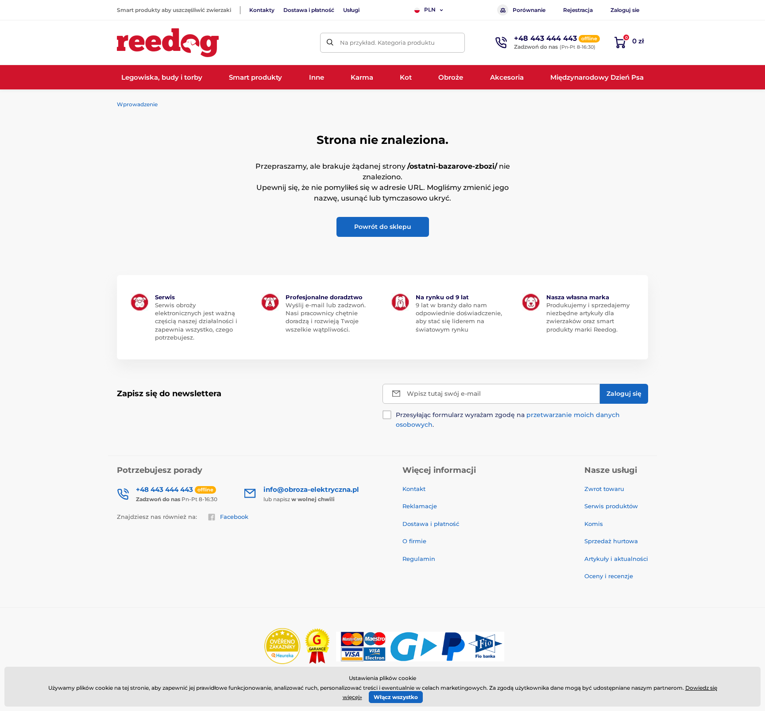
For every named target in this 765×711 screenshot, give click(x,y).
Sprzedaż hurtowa (611, 541)
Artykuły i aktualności (616, 558)
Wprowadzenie (137, 104)
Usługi (351, 10)
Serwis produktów (611, 506)
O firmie (414, 541)
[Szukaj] (330, 43)
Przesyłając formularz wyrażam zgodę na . (508, 420)
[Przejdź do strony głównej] (168, 42)
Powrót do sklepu (382, 227)
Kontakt (413, 488)
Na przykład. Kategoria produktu (387, 42)
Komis (593, 523)
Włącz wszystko (396, 697)
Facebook (234, 516)
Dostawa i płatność (308, 10)
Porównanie (529, 10)
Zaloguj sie (624, 10)
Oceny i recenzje (608, 576)
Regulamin (418, 558)
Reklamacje (419, 506)
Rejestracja (578, 10)
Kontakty (261, 10)
